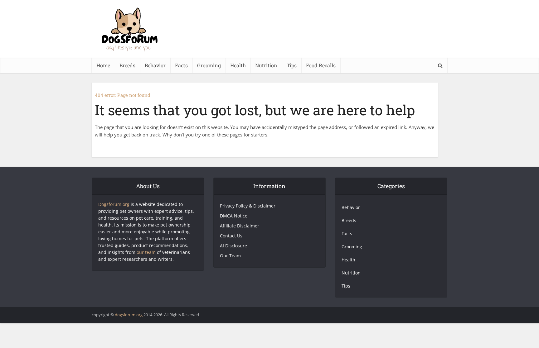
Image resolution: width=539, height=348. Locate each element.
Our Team (230, 256)
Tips (292, 65)
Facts (181, 65)
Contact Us (231, 236)
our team (146, 252)
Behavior (155, 65)
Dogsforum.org (113, 204)
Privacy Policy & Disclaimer (247, 206)
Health (238, 65)
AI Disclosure (233, 246)
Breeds (127, 65)
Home (103, 65)
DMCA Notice (233, 216)
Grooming (209, 65)
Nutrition (266, 65)
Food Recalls (321, 65)
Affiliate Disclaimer (239, 226)
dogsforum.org (129, 314)
